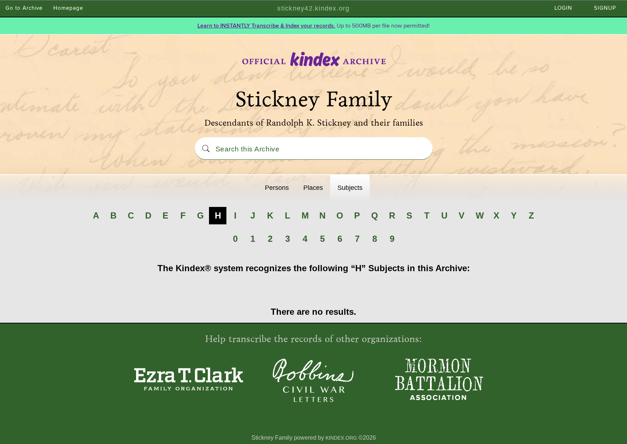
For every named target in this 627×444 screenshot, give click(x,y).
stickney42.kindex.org (313, 8)
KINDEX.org (341, 438)
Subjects (349, 187)
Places (313, 187)
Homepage (68, 8)
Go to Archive (23, 8)
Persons (277, 187)
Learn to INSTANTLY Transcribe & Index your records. (266, 25)
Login (563, 8)
